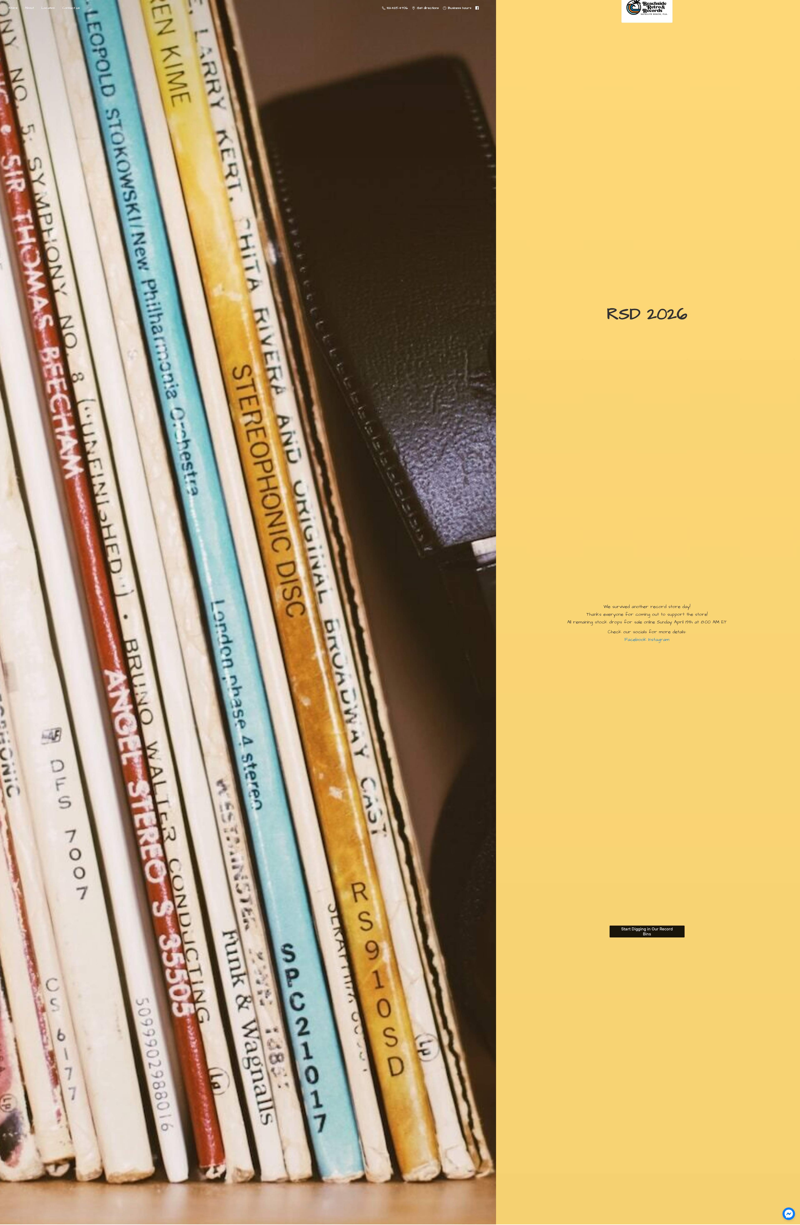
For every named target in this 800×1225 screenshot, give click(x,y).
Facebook (635, 639)
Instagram (657, 639)
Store (13, 8)
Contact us (71, 8)
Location (48, 8)
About (29, 8)
